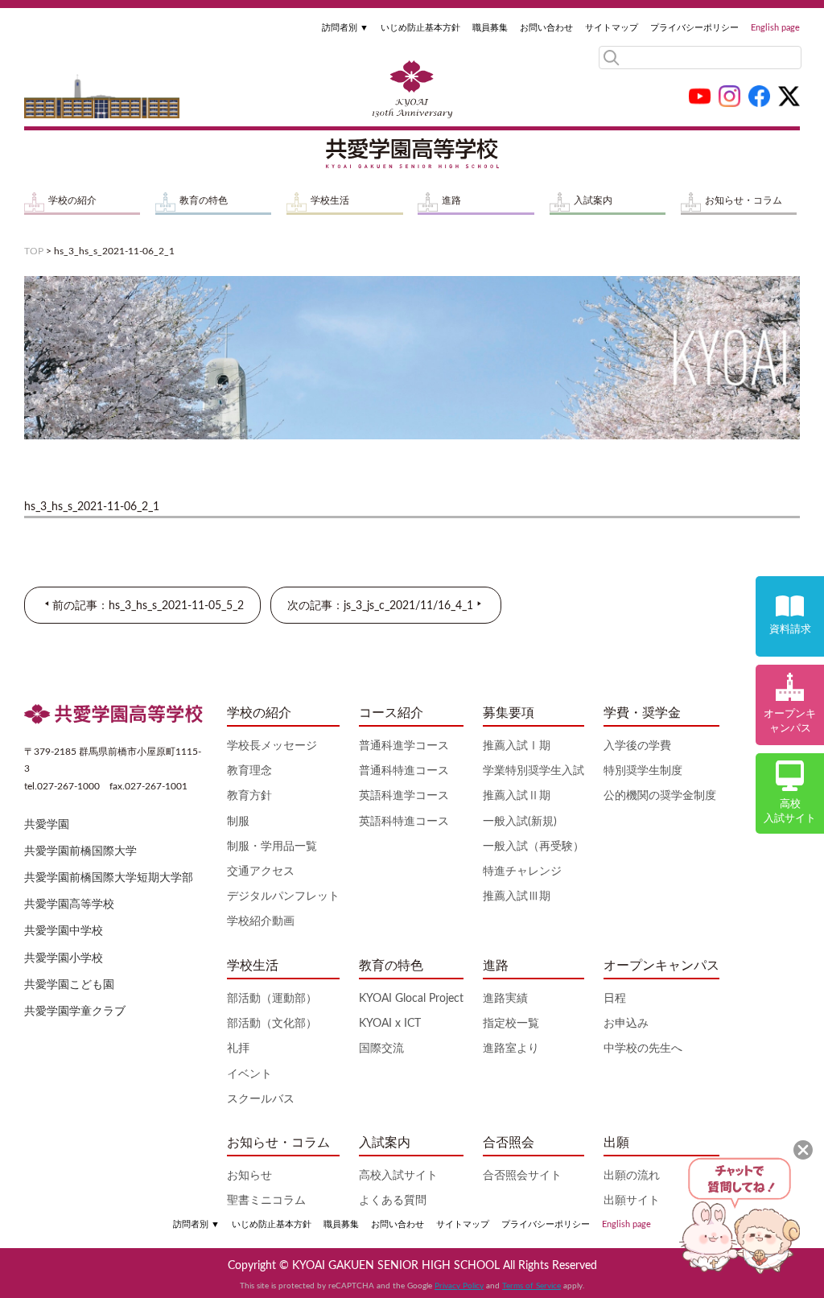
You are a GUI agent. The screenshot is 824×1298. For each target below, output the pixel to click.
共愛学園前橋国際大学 (80, 851)
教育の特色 (203, 200)
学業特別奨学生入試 (533, 771)
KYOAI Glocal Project (411, 998)
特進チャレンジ (522, 871)
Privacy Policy (459, 1286)
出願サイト (632, 1200)
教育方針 (249, 795)
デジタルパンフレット (283, 896)
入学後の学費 (637, 746)
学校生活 (330, 200)
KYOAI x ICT (390, 1023)
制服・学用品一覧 (272, 846)
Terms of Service (531, 1286)
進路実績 (505, 998)
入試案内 (593, 200)
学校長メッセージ (272, 746)
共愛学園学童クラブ (75, 1011)
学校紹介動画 (261, 921)
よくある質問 (392, 1200)
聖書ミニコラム (266, 1200)
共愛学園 (46, 824)
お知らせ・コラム (743, 200)
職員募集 (490, 27)
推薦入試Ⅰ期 (516, 746)
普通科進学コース (404, 746)
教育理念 (249, 771)
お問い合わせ (546, 27)
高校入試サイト (398, 1175)
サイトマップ (611, 27)
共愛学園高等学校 (69, 904)
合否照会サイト (522, 1175)
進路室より (511, 1048)
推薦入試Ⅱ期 (516, 795)
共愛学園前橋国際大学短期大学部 (108, 878)
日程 (615, 998)
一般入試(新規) (520, 821)
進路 (451, 200)
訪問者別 (345, 27)
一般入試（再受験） (533, 846)
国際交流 (381, 1048)
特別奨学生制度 (643, 771)
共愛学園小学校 (63, 958)
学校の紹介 (72, 200)
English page (775, 27)
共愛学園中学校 (63, 931)
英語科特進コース (404, 821)
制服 (238, 821)
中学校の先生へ (643, 1048)
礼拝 (238, 1048)
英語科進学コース (404, 795)
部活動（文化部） (272, 1023)
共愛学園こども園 (69, 985)
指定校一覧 (511, 1023)
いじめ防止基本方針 (420, 27)
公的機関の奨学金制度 (660, 795)
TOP (33, 251)
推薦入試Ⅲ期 (516, 896)
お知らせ (249, 1175)
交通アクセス (261, 871)
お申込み (626, 1023)
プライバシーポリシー (694, 27)
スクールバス (261, 1099)
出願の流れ (632, 1175)
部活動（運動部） (272, 998)
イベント (249, 1074)
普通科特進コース (404, 771)
